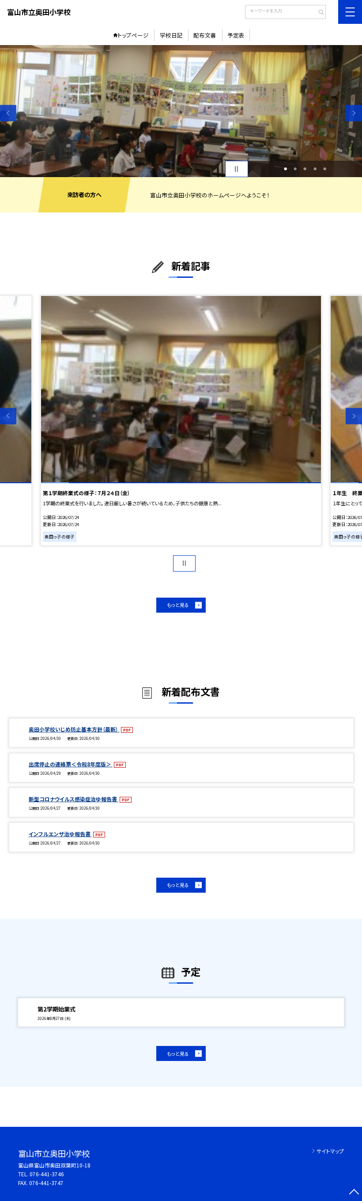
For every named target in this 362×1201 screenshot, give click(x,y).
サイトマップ (330, 1151)
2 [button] (295, 168)
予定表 (236, 35)
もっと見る (178, 604)
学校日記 (171, 35)
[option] (181, 111)
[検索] (318, 13)
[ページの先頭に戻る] (354, 1193)
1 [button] (285, 168)
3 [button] (304, 168)
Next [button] (354, 113)
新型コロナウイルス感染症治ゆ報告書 (73, 799)
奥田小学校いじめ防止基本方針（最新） (74, 729)
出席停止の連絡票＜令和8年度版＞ (71, 764)
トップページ (133, 35)
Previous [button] (8, 113)
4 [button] (315, 168)
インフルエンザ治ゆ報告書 (60, 833)
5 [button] (324, 168)
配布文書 (204, 35)
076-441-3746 (47, 1174)
